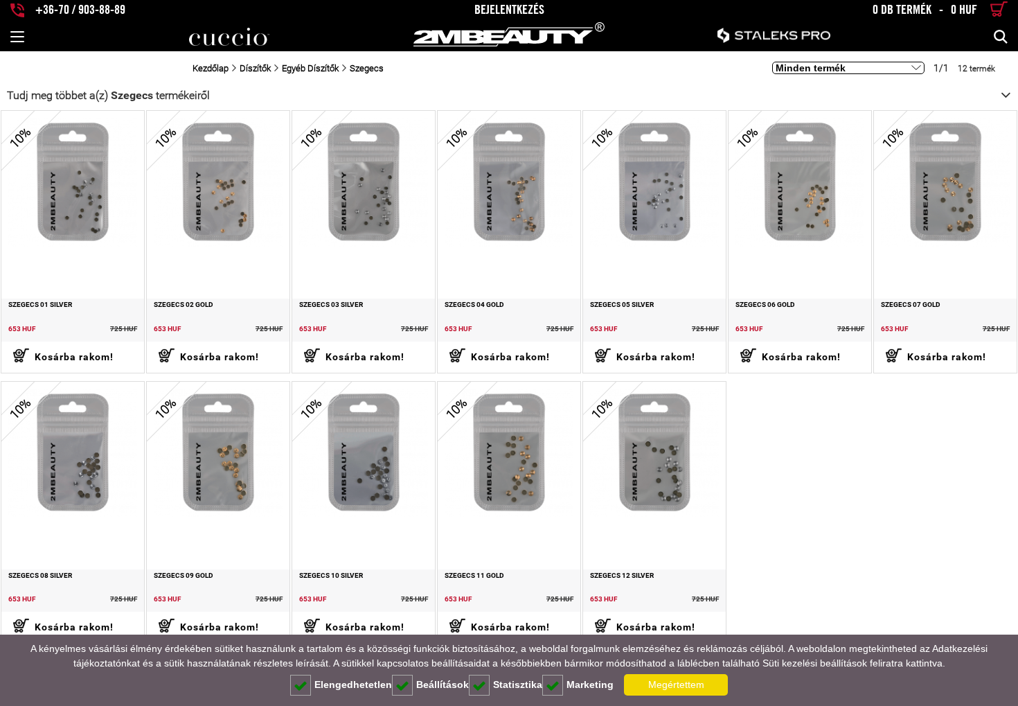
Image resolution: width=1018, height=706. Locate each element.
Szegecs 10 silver (331, 576)
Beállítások (442, 684)
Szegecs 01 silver (40, 305)
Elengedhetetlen (353, 684)
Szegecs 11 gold (474, 576)
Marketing (590, 684)
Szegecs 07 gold (910, 305)
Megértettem (676, 684)
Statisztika (517, 684)
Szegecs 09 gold (183, 576)
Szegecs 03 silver (331, 305)
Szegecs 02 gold (183, 305)
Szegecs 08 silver (40, 576)
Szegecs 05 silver (622, 305)
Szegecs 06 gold (765, 305)
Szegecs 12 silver (622, 576)
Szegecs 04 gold (474, 305)
